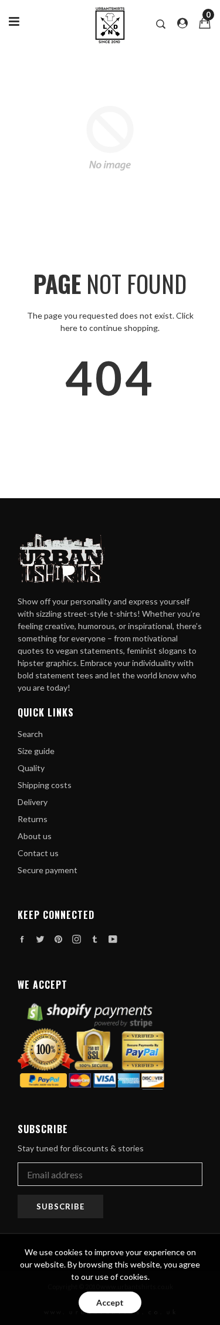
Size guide (36, 751)
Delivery (33, 802)
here (68, 328)
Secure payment (47, 870)
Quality (31, 768)
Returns (33, 819)
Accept (110, 1302)
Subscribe (60, 1206)
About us (35, 836)
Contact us (38, 853)
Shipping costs (45, 785)
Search (30, 734)
